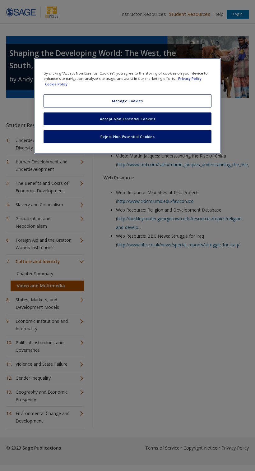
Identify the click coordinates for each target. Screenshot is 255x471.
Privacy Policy (190, 78)
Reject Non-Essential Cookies (127, 136)
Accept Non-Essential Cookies (127, 118)
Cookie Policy (56, 83)
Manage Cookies (127, 100)
